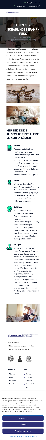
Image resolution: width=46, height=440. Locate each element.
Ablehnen (23, 425)
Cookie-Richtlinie (14, 436)
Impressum (33, 436)
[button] (42, 394)
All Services (24, 37)
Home (16, 37)
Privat (11, 377)
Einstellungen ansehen (23, 431)
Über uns (12, 374)
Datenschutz (25, 436)
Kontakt (28, 374)
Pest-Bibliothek (14, 384)
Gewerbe (12, 381)
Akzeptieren (23, 418)
